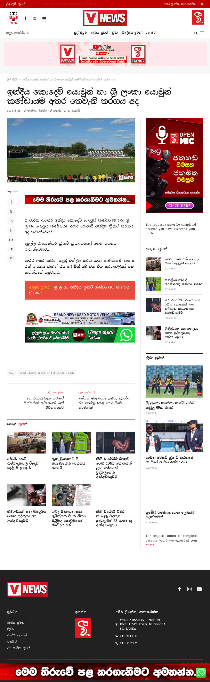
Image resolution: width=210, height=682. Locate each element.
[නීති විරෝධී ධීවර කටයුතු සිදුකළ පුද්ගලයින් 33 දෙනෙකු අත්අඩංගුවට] (115, 495)
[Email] (11, 240)
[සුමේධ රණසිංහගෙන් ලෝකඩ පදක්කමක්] (174, 491)
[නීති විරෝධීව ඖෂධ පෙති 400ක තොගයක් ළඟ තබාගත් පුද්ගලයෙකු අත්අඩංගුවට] (115, 443)
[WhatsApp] (11, 258)
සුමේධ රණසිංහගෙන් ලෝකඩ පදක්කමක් (170, 514)
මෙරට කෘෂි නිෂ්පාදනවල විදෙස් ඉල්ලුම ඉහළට (23, 463)
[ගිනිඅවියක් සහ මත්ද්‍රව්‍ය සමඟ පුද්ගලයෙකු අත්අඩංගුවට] (26, 495)
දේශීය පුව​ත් (99, 33)
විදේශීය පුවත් (132, 33)
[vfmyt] (105, 54)
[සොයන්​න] (196, 33)
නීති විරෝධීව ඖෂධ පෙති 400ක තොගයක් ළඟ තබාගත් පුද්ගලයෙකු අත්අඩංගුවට (114, 468)
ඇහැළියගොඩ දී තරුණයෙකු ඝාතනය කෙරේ (62, 4)
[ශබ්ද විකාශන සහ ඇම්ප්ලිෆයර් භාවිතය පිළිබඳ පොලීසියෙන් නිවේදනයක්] (71, 495)
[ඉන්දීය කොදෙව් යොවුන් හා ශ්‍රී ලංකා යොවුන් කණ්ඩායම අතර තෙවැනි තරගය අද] (71, 150)
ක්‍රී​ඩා (115, 33)
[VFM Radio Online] (12, 18)
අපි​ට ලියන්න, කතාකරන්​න (179, 4)
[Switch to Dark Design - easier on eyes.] (202, 4)
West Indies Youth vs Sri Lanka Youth (47, 372)
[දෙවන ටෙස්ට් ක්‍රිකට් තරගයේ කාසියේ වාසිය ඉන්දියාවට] (174, 436)
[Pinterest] (11, 230)
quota (150, 233)
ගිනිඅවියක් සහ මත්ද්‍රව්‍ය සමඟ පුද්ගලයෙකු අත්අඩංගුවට (26, 516)
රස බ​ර (150, 33)
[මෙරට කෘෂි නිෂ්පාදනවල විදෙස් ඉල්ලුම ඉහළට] (26, 443)
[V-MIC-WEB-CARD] (174, 165)
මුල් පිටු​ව (12, 79)
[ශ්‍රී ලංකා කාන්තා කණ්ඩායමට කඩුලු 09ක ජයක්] (174, 381)
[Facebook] (11, 202)
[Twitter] (11, 211)
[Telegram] (11, 249)
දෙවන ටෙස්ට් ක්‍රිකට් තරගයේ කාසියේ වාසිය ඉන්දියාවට (169, 460)
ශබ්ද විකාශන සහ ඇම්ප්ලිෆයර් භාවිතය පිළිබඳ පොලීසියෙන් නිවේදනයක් (69, 518)
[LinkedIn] (11, 221)
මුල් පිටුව (80, 33)
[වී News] (105, 18)
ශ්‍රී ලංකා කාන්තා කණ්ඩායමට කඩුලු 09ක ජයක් (170, 405)
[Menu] (202, 33)
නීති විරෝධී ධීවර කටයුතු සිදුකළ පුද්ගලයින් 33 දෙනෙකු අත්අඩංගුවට (114, 518)
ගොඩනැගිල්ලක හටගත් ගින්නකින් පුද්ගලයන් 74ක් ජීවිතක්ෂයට (44, 403)
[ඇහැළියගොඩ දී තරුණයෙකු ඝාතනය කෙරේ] (71, 443)
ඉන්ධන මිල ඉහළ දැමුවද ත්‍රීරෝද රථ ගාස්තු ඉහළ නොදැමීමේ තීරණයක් (104, 403)
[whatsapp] (80, 335)
